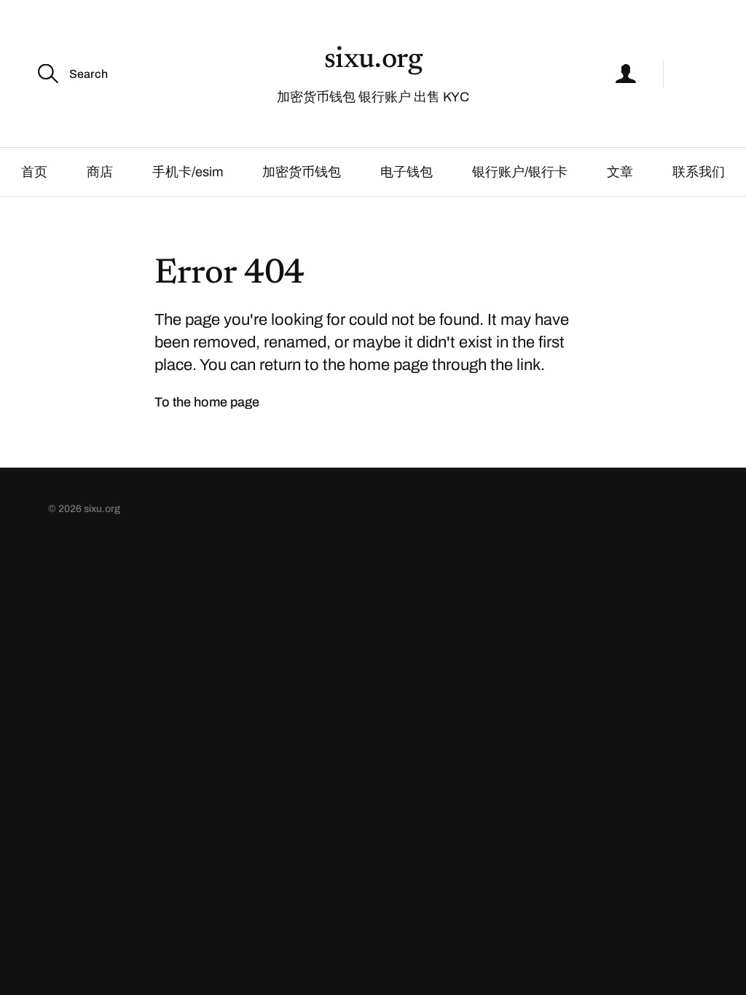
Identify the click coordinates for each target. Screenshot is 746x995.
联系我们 (698, 172)
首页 (34, 172)
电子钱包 (406, 172)
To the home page (206, 402)
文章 (620, 172)
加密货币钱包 (301, 172)
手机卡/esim (187, 172)
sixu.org (373, 60)
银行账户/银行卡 (520, 172)
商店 (100, 172)
